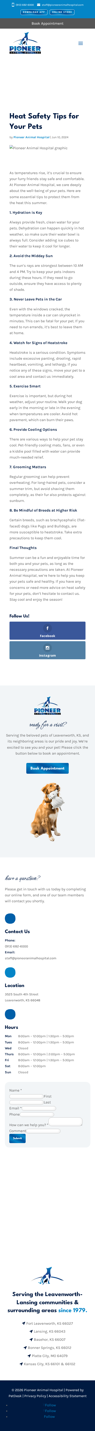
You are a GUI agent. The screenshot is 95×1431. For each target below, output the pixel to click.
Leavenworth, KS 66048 (22, 1000)
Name (15, 1090)
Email (15, 1108)
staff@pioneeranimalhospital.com (63, 4)
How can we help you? (28, 1125)
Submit (17, 1138)
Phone (14, 1114)
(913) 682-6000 (25, 4)
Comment (17, 1131)
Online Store (62, 12)
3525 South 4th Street (21, 994)
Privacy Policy (35, 1396)
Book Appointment (47, 768)
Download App (34, 12)
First (47, 1096)
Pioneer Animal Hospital (31, 137)
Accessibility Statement (68, 1396)
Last (47, 1102)
